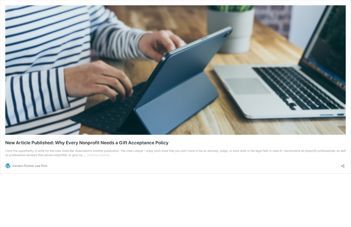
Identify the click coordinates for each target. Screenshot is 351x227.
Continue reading (98, 155)
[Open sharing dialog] (343, 165)
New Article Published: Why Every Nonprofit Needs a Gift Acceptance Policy (87, 142)
